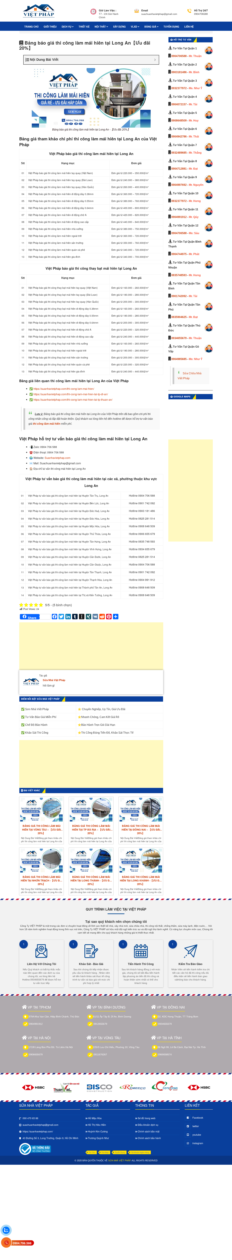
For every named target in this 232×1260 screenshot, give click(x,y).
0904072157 (179, 104)
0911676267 (100, 1054)
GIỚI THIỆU (50, 26)
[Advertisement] (91, 648)
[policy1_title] (93, 14)
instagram (197, 1143)
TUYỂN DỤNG (171, 26)
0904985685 (179, 359)
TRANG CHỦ (31, 26)
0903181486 (179, 72)
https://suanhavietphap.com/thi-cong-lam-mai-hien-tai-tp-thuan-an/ (72, 400)
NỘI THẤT (100, 26)
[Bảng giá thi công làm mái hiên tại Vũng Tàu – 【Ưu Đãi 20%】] (41, 810)
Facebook (197, 1117)
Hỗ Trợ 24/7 (201, 10)
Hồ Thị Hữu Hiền (97, 1124)
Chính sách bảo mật (148, 1131)
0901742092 (179, 296)
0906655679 (36, 1054)
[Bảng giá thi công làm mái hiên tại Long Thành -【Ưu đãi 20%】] (91, 860)
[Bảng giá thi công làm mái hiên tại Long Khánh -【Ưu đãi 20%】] (141, 860)
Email (144, 10)
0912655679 (100, 1023)
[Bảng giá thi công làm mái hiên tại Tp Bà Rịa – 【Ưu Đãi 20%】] (91, 810)
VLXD (134, 26)
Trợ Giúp (105, 1152)
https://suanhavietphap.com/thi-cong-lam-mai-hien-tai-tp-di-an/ (70, 394)
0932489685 (179, 152)
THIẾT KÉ (84, 26)
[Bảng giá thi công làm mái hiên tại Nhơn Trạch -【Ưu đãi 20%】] (41, 860)
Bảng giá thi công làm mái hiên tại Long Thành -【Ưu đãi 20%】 (91, 880)
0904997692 (179, 184)
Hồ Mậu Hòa (95, 1118)
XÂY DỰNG (119, 26)
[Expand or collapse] (155, 60)
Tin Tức (92, 1152)
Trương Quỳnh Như (98, 1138)
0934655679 (179, 338)
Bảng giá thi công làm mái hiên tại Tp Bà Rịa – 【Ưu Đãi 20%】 (91, 829)
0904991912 (179, 217)
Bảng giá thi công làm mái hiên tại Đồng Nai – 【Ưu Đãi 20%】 (141, 829)
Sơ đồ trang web (146, 1118)
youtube (196, 1134)
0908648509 (179, 120)
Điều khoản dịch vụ (148, 1124)
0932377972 (179, 88)
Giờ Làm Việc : (107, 10)
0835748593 (179, 275)
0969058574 (165, 1054)
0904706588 (179, 56)
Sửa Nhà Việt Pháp (54, 680)
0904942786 (179, 136)
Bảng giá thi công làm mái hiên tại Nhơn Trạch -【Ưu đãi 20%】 (41, 880)
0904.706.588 (22, 1243)
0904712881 (179, 168)
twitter (195, 1126)
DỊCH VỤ (67, 26)
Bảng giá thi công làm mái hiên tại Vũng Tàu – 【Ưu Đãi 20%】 (41, 829)
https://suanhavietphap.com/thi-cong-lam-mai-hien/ (63, 389)
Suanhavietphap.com (57, 458)
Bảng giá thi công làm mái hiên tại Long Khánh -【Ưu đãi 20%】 (141, 880)
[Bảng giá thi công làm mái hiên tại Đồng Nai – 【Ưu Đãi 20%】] (141, 810)
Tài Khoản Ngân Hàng (140, 1152)
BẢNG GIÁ (150, 26)
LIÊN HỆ (189, 26)
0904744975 (179, 254)
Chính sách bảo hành (149, 1138)
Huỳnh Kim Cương (98, 1131)
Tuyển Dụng (120, 1152)
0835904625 (179, 317)
